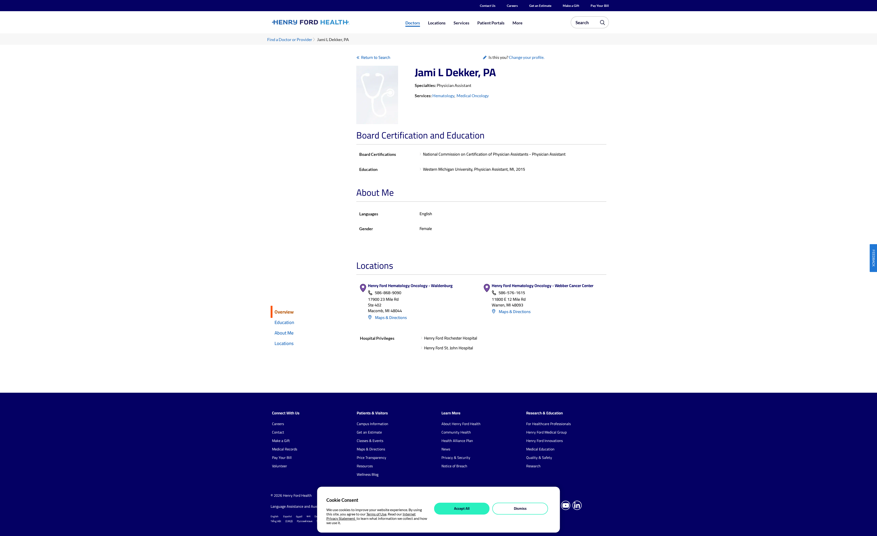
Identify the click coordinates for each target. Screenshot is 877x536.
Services (461, 22)
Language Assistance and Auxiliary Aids (301, 506)
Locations (437, 22)
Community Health (456, 432)
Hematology (443, 95)
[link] (327, 22)
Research (533, 466)
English (274, 516)
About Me (284, 332)
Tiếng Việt (276, 521)
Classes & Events (370, 440)
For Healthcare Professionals (548, 423)
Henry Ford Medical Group (546, 432)
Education (284, 322)
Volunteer (279, 466)
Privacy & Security (455, 457)
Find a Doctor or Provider (289, 39)
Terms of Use (376, 514)
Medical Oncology (473, 95)
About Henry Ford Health (461, 423)
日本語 (289, 521)
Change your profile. (526, 57)
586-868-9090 (388, 293)
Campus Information (372, 423)
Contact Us (487, 6)
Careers (512, 6)
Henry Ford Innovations (544, 440)
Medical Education (540, 449)
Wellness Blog (367, 474)
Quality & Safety (539, 457)
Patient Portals (491, 22)
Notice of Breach (454, 466)
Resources (365, 466)
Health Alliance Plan (457, 440)
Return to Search (375, 57)
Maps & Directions (390, 317)
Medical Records (284, 449)
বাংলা (308, 516)
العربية (299, 516)
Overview (284, 311)
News (445, 449)
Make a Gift (571, 6)
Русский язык (304, 521)
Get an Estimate (540, 6)
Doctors (412, 22)
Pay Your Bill (600, 6)
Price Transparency (371, 457)
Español (287, 516)
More (517, 22)
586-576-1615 (512, 293)
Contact (278, 432)
